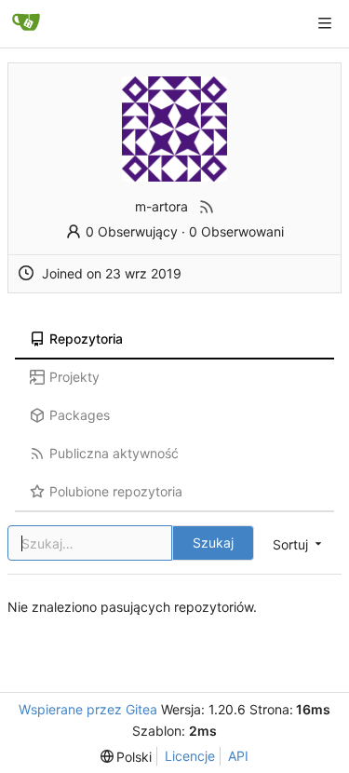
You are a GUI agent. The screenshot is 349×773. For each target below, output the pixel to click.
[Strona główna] (26, 23)
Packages (79, 415)
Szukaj (213, 542)
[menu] (127, 757)
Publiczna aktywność (114, 453)
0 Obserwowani (236, 231)
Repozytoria (86, 338)
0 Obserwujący (132, 231)
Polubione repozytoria (115, 491)
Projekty (74, 377)
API (238, 756)
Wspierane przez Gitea (88, 709)
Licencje (190, 756)
